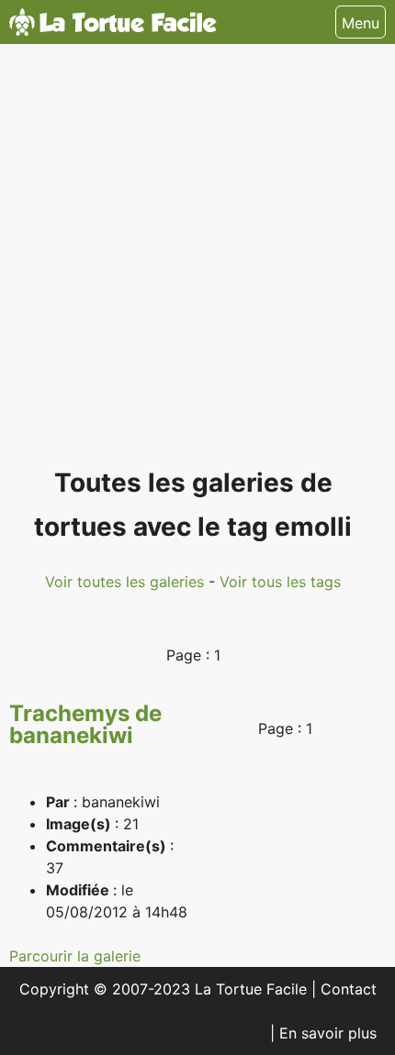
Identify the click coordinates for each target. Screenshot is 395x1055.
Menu (360, 23)
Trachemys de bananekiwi (85, 724)
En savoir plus (328, 1033)
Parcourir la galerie (75, 956)
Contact (349, 989)
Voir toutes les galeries (127, 581)
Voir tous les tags (280, 581)
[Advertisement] (197, 263)
